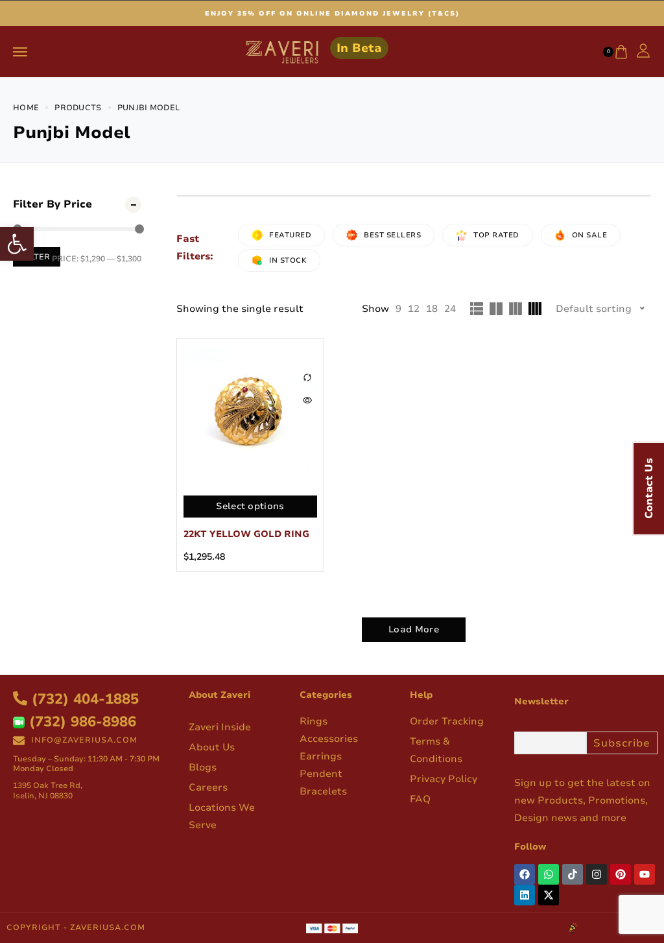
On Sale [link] (590, 235)
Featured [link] (290, 235)
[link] (17, 244)
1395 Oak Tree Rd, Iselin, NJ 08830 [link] (47, 790)
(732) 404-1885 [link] (83, 699)
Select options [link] (250, 506)
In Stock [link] (288, 260)
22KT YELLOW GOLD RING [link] (246, 534)
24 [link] (450, 308)
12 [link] (414, 308)
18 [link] (432, 308)
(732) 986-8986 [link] (80, 722)
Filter (37, 257)
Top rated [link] (496, 235)
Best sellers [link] (392, 235)
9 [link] (398, 308)
